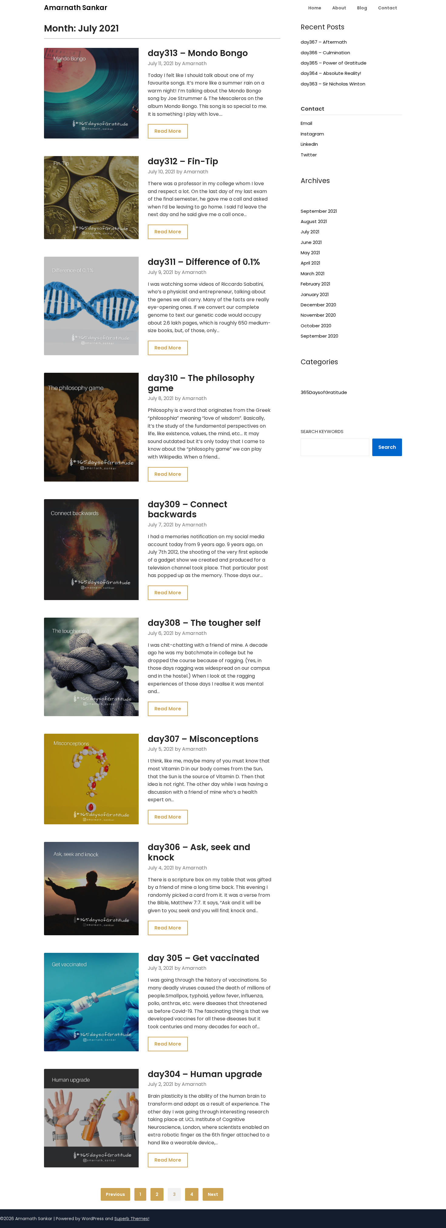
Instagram (312, 134)
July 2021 (310, 232)
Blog (362, 8)
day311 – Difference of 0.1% (204, 262)
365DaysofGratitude (324, 392)
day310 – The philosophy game (201, 383)
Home (314, 8)
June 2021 (311, 242)
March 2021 (313, 273)
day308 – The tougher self (204, 623)
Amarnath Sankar (75, 7)
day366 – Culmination (325, 52)
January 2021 (315, 294)
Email (306, 123)
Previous (115, 1194)
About (339, 8)
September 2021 (319, 211)
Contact (387, 8)
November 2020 (318, 315)
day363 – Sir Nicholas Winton (333, 84)
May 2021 (310, 252)
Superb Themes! (131, 1219)
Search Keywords (322, 431)
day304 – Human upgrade (205, 1074)
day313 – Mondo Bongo (198, 53)
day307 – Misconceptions (203, 739)
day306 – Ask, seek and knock (199, 852)
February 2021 (315, 284)
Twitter (309, 155)
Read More (167, 131)
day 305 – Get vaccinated (203, 958)
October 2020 (316, 325)
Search (387, 447)
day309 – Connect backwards (187, 510)
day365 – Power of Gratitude (334, 63)
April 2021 (310, 263)
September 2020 (319, 336)
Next (213, 1194)
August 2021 (314, 221)
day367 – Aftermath (324, 42)
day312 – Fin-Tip (183, 161)
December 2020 (318, 305)
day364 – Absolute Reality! (331, 73)
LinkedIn (309, 144)
